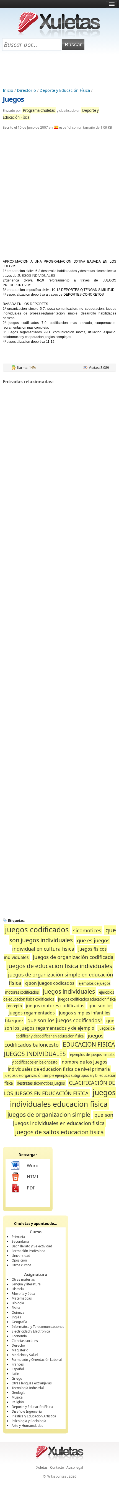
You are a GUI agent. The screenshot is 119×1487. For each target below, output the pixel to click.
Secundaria (20, 1241)
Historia (18, 1288)
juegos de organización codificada (73, 956)
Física (16, 1307)
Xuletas (42, 1467)
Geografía (19, 1321)
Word (32, 1166)
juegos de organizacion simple (48, 1114)
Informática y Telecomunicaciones (38, 1326)
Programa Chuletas (39, 110)
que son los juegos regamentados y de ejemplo (59, 1024)
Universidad (21, 1255)
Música (17, 1397)
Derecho (18, 1345)
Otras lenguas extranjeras (32, 1383)
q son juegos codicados (49, 983)
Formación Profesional (29, 1251)
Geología (18, 1392)
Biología (18, 1303)
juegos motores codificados (55, 1006)
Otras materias (23, 1279)
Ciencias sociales (25, 1340)
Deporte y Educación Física (65, 90)
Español (18, 1369)
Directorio (26, 90)
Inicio (8, 90)
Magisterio (20, 1350)
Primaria (18, 1236)
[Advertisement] (59, 69)
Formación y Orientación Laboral (37, 1359)
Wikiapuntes (56, 1476)
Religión (18, 1402)
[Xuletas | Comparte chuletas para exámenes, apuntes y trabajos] (59, 35)
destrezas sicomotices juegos (41, 1083)
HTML (33, 1177)
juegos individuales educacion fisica (63, 1098)
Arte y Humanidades (27, 1425)
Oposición (19, 1260)
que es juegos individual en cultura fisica (61, 944)
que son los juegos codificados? (64, 1020)
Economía (19, 1336)
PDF (31, 1188)
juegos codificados (37, 930)
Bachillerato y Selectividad (32, 1246)
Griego (17, 1378)
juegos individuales (69, 991)
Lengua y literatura (26, 1284)
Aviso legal (74, 1467)
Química (18, 1312)
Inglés (16, 1317)
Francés (18, 1364)
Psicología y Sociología (29, 1421)
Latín (15, 1373)
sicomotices (87, 930)
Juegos (13, 99)
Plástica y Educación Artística (34, 1416)
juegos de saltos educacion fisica (59, 1132)
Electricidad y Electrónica (31, 1331)
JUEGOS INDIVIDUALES (36, 276)
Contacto (57, 1467)
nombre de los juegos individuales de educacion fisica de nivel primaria (59, 1065)
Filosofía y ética (23, 1293)
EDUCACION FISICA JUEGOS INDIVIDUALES (59, 1049)
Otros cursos (21, 1265)
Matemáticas (22, 1298)
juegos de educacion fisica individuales (59, 966)
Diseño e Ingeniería (27, 1411)
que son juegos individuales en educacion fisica (63, 1119)
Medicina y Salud (25, 1354)
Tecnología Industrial (28, 1388)
